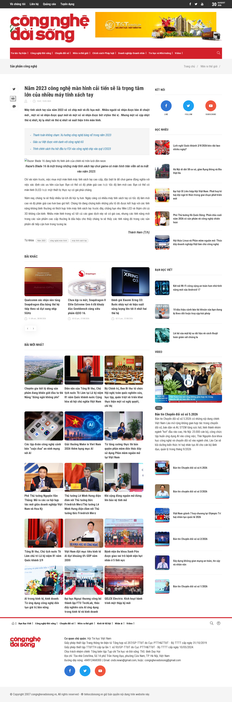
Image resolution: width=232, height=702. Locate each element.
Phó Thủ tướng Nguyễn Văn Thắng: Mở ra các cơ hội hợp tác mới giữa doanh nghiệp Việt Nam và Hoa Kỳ (43, 502)
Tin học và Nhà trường (160, 53)
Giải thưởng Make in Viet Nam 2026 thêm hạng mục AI (83, 446)
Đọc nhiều (161, 129)
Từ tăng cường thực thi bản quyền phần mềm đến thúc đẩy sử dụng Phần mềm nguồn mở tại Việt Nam (123, 451)
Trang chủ (189, 66)
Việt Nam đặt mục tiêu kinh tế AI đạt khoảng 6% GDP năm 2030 (83, 556)
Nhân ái (119, 623)
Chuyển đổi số (62, 53)
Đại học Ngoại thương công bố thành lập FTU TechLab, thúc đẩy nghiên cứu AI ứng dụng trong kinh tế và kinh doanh (83, 605)
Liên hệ (34, 4)
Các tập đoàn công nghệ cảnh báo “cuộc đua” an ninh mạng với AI (42, 449)
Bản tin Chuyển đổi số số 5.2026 (176, 414)
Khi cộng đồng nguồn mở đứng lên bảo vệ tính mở (123, 498)
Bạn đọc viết (164, 270)
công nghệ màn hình (58, 240)
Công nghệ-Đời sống (40, 53)
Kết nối (160, 89)
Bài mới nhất (34, 345)
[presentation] (27, 328)
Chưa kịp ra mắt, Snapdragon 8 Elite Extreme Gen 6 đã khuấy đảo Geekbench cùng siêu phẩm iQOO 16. (87, 306)
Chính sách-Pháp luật (103, 53)
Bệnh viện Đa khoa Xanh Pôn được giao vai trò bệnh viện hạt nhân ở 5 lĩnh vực (123, 556)
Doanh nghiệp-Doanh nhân (131, 53)
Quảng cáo (49, 4)
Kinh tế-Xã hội (104, 623)
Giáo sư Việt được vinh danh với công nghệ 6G (58, 142)
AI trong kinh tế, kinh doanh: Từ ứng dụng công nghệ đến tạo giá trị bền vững (41, 603)
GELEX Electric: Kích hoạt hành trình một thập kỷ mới (123, 601)
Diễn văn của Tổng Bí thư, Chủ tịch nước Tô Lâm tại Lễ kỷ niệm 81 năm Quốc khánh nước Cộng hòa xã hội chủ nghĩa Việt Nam (84, 395)
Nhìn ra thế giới (80, 53)
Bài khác (31, 256)
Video (178, 53)
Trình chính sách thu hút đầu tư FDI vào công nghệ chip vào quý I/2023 (72, 149)
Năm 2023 (41, 240)
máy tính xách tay (79, 240)
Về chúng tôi (17, 4)
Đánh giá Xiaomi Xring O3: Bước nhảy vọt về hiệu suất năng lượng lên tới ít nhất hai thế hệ (129, 306)
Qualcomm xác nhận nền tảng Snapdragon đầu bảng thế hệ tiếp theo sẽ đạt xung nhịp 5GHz (42, 306)
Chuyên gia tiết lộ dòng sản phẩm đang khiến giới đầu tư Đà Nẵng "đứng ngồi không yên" (43, 393)
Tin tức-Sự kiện (18, 53)
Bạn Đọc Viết (24, 623)
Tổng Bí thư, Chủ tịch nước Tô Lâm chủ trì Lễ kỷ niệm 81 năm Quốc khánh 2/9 (42, 556)
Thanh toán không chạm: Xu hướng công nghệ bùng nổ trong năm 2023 (72, 135)
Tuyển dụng (67, 4)
